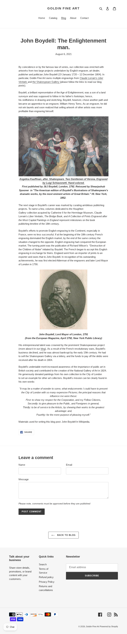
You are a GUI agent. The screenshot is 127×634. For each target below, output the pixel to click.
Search (43, 564)
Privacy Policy (46, 581)
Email (69, 464)
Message (24, 479)
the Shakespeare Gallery (46, 81)
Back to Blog (66, 535)
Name (22, 464)
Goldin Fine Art (63, 8)
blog (43, 348)
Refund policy (46, 577)
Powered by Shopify (109, 626)
